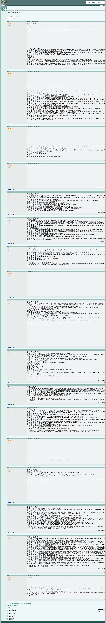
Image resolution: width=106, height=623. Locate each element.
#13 (104, 438)
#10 (104, 349)
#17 (104, 575)
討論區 (5, 9)
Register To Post (10, 607)
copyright (56, 621)
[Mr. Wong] (13, 68)
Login (6, 5)
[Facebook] (8, 68)
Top (8, 605)
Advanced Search (102, 610)
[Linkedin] (10, 68)
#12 (104, 407)
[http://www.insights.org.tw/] (95, 3)
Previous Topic (12, 605)
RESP (8, 21)
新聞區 (3, 8)
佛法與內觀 (2, 9)
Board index (9, 603)
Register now (3, 5)
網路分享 (18, 603)
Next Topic (18, 605)
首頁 (1, 8)
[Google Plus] (9, 68)
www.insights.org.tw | (51, 621)
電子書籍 (5, 8)
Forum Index (10, 7)
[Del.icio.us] (11, 68)
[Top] (104, 68)
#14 (104, 467)
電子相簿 (4, 10)
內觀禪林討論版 (14, 603)
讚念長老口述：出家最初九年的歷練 (26, 603)
